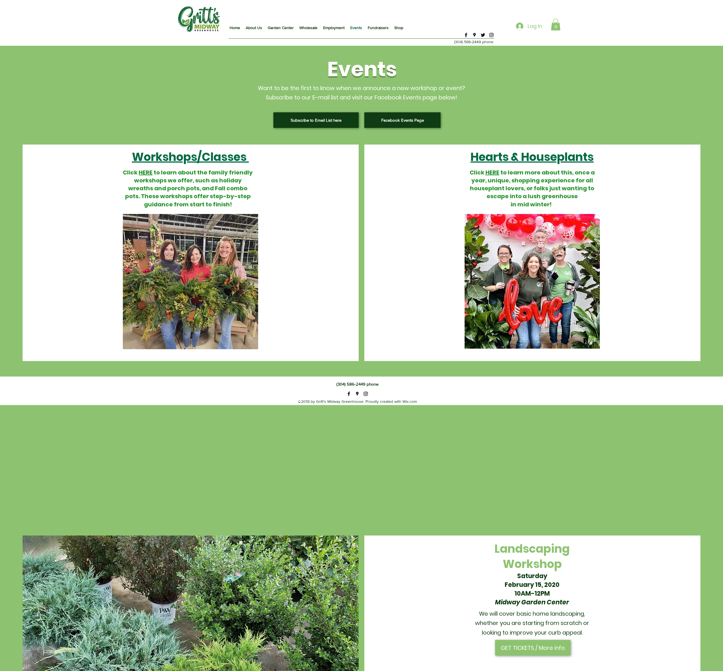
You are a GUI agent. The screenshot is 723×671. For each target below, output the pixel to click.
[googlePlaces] (474, 35)
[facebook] (466, 35)
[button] (556, 24)
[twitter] (483, 35)
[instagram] (491, 35)
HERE (146, 172)
